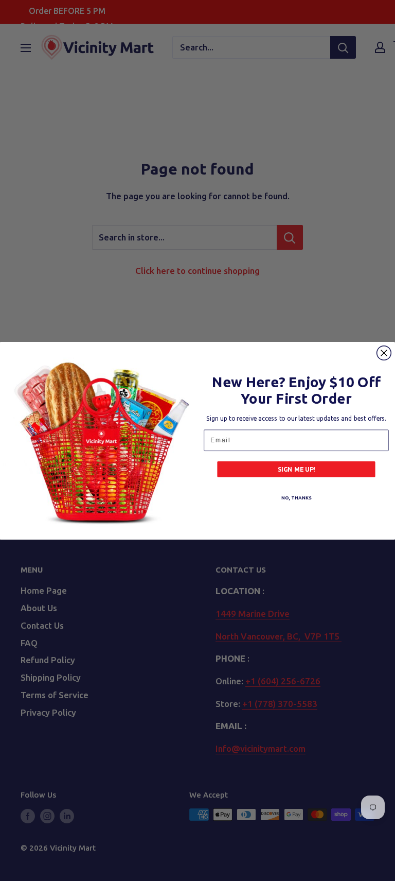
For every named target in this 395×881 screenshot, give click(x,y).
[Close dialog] (384, 353)
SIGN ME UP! (296, 469)
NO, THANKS (296, 497)
